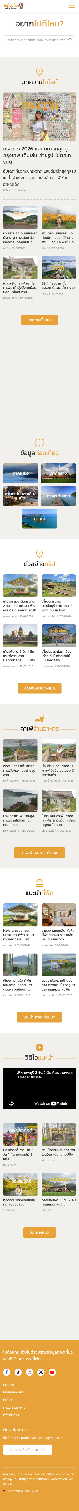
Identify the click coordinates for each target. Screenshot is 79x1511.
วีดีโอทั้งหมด (39, 1232)
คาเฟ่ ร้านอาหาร (11, 780)
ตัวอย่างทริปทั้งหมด (39, 688)
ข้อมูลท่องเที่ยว (13, 1392)
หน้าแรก (8, 1384)
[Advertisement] (39, 371)
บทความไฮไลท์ (10, 298)
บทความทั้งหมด (39, 319)
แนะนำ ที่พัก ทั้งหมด (39, 1017)
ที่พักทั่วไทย (11, 1414)
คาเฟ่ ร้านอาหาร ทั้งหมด (39, 852)
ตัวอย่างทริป (48, 666)
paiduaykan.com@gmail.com (42, 1437)
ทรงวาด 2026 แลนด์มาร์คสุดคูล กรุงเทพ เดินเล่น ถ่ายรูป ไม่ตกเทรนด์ (37, 155)
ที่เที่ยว (6, 190)
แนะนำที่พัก (8, 945)
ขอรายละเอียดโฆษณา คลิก (28, 1449)
